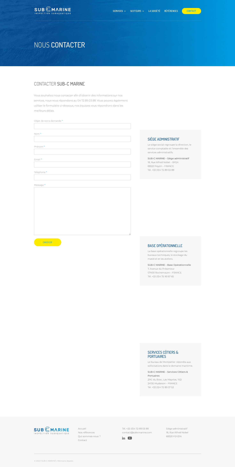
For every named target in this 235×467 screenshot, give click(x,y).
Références (171, 11)
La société (154, 11)
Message (39, 185)
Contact (191, 10)
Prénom (39, 146)
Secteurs (135, 11)
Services (118, 11)
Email (38, 159)
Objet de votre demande (48, 120)
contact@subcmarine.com (137, 432)
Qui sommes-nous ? (89, 436)
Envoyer (47, 242)
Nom (37, 133)
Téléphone (40, 172)
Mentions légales (65, 461)
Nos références (86, 432)
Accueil (82, 428)
